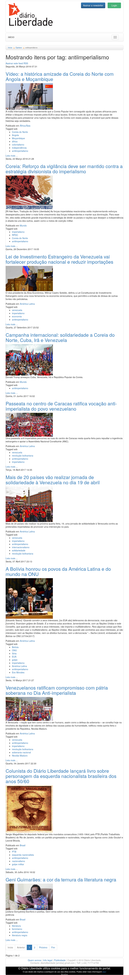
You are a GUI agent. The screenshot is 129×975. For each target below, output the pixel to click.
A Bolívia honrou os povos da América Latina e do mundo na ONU (58, 571)
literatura (16, 925)
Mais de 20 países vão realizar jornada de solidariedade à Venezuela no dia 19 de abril (53, 480)
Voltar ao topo (119, 968)
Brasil (22, 845)
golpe (14, 659)
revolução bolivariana (22, 455)
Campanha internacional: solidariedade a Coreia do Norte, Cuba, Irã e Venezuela (60, 337)
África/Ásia (25, 125)
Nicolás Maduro (20, 755)
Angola (15, 135)
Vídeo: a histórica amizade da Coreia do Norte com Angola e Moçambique (60, 76)
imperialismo (18, 231)
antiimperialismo (20, 150)
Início (11, 37)
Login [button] (114, 5)
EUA (14, 656)
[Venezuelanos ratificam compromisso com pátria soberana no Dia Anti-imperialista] (29, 708)
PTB (14, 851)
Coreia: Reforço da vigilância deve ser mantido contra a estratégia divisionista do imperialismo (64, 169)
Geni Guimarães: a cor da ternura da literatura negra (61, 879)
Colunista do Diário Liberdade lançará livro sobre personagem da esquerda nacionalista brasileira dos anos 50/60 (61, 776)
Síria (14, 653)
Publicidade (60, 960)
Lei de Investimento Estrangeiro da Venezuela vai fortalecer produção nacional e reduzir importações (59, 259)
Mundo (23, 225)
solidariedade (18, 550)
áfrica (14, 141)
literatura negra (19, 935)
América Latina (27, 303)
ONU (14, 650)
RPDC (15, 235)
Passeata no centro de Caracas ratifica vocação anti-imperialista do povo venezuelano (61, 406)
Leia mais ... (12, 155)
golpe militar (18, 864)
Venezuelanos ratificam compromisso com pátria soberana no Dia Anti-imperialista (57, 690)
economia (17, 316)
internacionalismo (20, 547)
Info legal (47, 960)
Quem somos (34, 960)
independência (19, 147)
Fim (53, 947)
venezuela (17, 310)
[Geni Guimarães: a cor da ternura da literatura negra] (29, 896)
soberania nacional (21, 752)
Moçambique (18, 138)
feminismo (17, 929)
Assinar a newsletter (93, 5)
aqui (104, 971)
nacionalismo (18, 861)
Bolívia (15, 647)
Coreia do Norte (20, 131)
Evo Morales (18, 672)
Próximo (43, 947)
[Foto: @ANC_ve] (29, 278)
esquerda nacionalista (23, 854)
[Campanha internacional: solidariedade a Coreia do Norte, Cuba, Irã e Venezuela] (29, 359)
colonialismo (18, 144)
